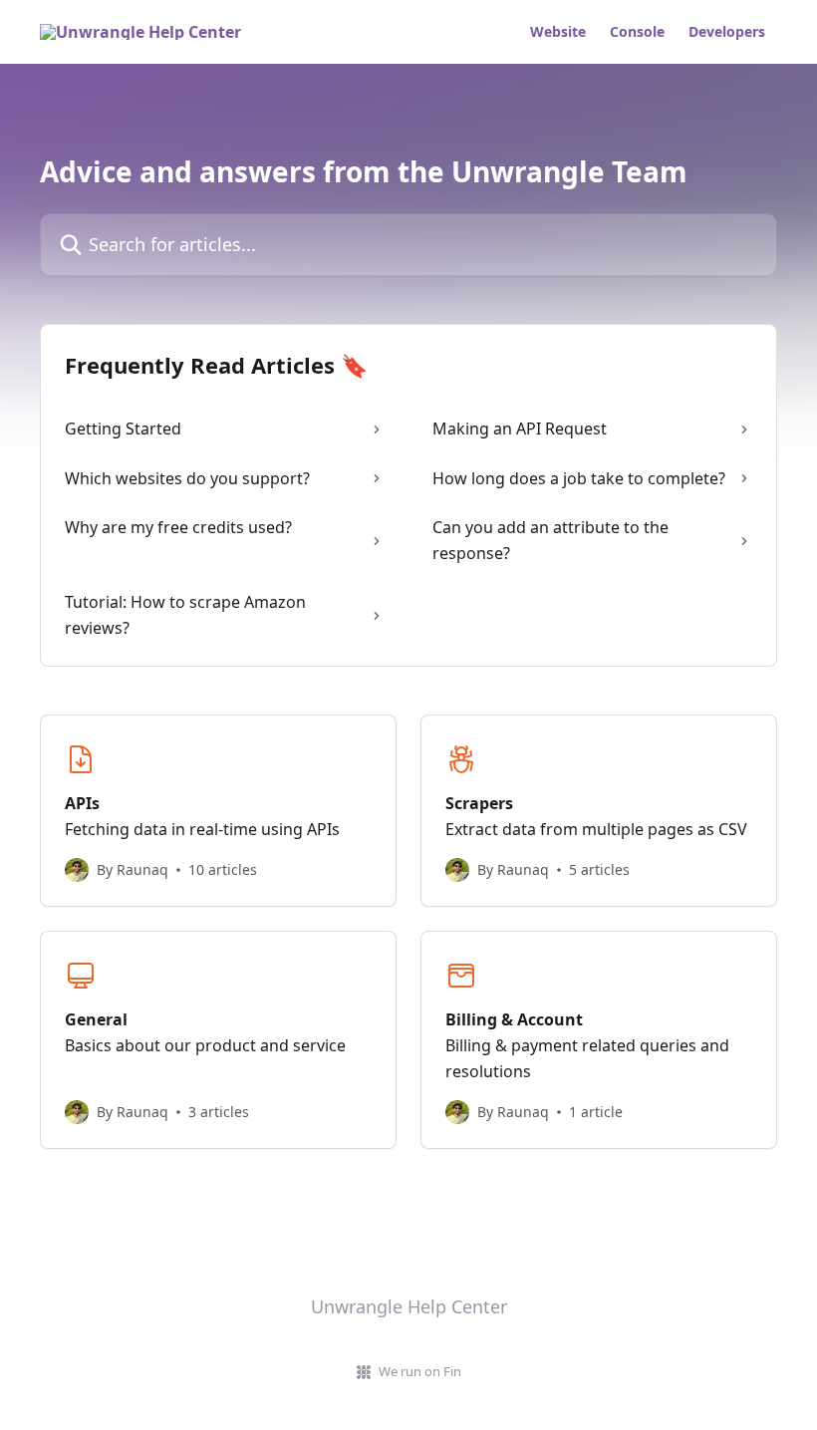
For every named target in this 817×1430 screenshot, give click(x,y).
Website (558, 32)
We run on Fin (420, 1371)
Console (637, 32)
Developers (726, 32)
